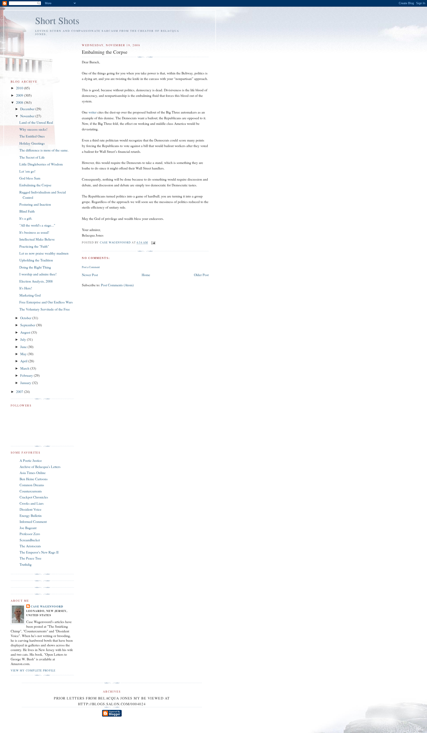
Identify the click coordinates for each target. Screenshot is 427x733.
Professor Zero (30, 533)
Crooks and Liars (32, 503)
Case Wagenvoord (47, 606)
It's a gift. (25, 218)
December (27, 108)
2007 (20, 391)
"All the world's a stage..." (37, 225)
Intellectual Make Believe (37, 239)
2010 (20, 88)
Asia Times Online (33, 472)
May (24, 353)
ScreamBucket (30, 540)
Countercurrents (31, 491)
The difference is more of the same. (43, 150)
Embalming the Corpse (35, 185)
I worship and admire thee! (37, 274)
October (26, 317)
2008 (20, 102)
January (26, 382)
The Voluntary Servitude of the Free (44, 309)
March (25, 368)
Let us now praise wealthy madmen (43, 253)
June (24, 346)
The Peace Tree (30, 558)
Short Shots (57, 20)
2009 (20, 95)
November (27, 116)
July (23, 339)
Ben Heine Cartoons (34, 478)
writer (93, 112)
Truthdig (26, 564)
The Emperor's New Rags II (39, 552)
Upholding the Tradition (36, 260)
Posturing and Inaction (35, 204)
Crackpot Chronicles (34, 497)
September (28, 325)
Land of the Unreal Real (36, 122)
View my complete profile (33, 670)
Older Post (201, 274)
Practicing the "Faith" (34, 246)
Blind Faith (27, 211)
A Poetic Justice (31, 460)
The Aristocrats (30, 546)
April (24, 361)
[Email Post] (153, 242)
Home (146, 274)
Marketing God (30, 295)
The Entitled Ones (32, 136)
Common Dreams (32, 484)
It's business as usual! (34, 232)
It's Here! (25, 288)
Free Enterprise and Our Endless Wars (46, 302)
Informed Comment (33, 521)
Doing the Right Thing (35, 267)
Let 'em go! (27, 171)
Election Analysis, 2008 (36, 281)
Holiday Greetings (32, 143)
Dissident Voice (30, 509)
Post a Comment (91, 267)
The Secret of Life (32, 157)
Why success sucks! (33, 129)
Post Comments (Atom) (117, 285)
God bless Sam (29, 178)
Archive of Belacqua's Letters (40, 466)
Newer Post (90, 274)
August (25, 332)
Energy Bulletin (31, 515)
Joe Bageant (28, 527)
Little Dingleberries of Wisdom (41, 164)
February (27, 375)
